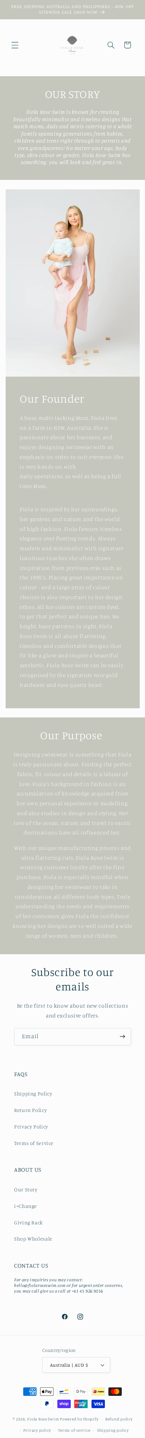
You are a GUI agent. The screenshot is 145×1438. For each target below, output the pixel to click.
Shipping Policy (33, 1094)
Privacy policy (37, 1430)
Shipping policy (113, 1430)
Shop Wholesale (33, 1239)
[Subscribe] (122, 1036)
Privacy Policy (31, 1127)
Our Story (26, 1189)
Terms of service (74, 1430)
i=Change (25, 1206)
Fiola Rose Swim (43, 1419)
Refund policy (119, 1419)
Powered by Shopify (79, 1419)
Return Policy (30, 1110)
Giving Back (28, 1222)
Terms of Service (33, 1143)
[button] (15, 45)
